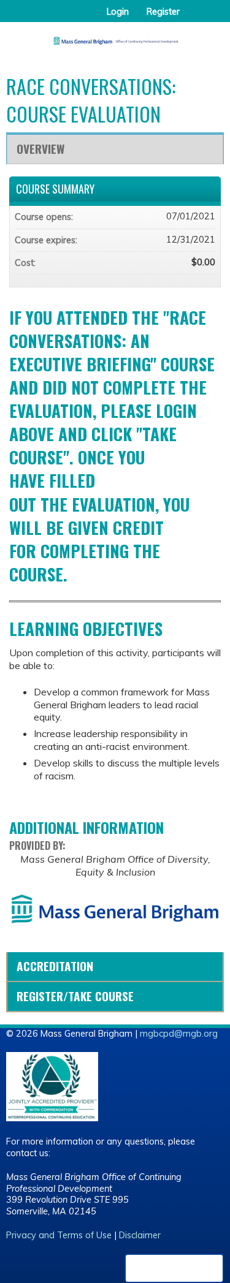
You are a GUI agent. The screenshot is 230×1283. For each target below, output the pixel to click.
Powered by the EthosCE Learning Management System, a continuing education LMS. (174, 1268)
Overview (40, 148)
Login (118, 11)
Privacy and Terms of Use (59, 1235)
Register (163, 11)
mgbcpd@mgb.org (179, 1033)
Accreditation (55, 966)
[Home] (115, 36)
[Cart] (194, 18)
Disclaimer (140, 1235)
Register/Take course (75, 996)
